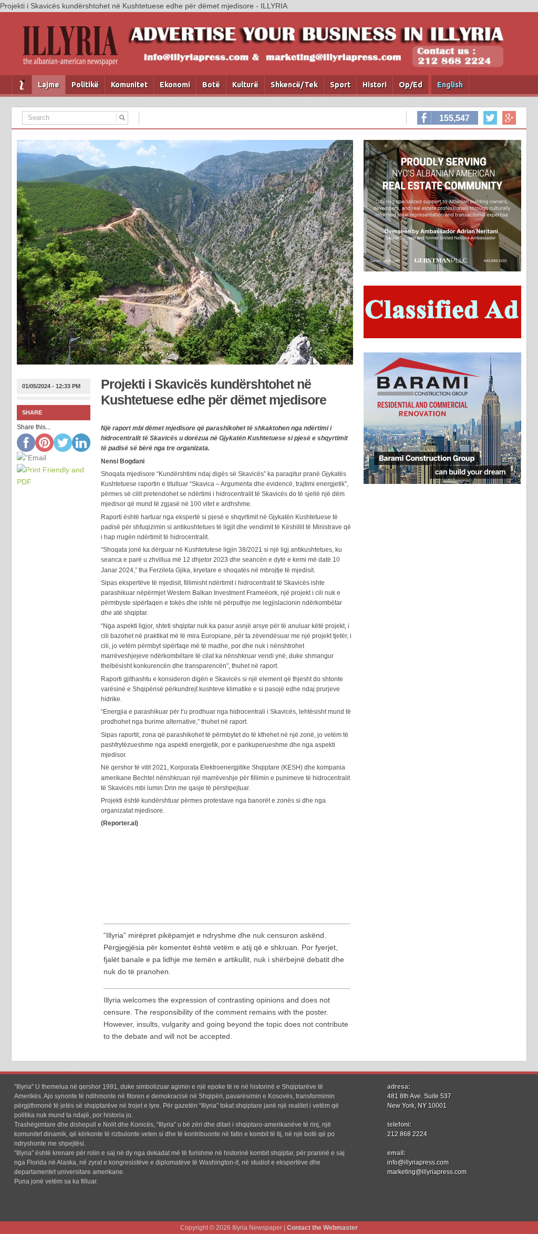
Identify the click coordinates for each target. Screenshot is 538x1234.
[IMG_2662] (442, 269)
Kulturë (245, 84)
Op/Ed (410, 84)
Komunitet (129, 84)
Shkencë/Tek (294, 84)
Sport (340, 84)
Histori (375, 84)
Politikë (85, 84)
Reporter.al (119, 823)
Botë (211, 84)
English (450, 84)
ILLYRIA (74, 50)
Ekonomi (175, 84)
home (22, 84)
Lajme (48, 84)
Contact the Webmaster (322, 1227)
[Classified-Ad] (442, 335)
